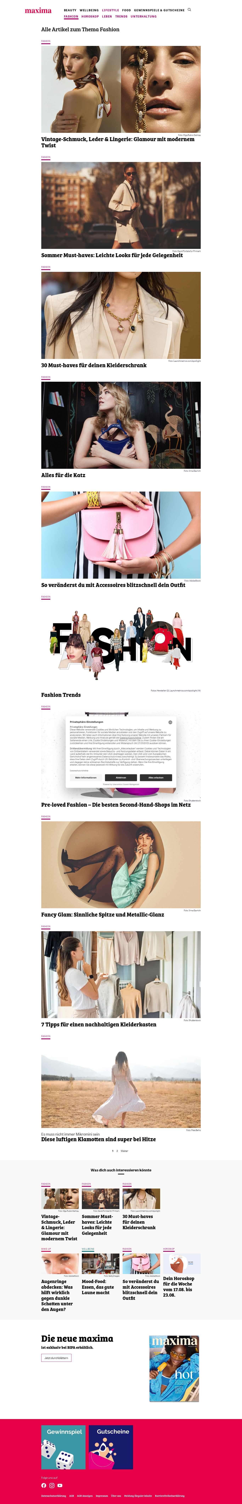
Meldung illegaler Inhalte (138, 1496)
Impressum (102, 1496)
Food (126, 10)
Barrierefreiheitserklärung (170, 1496)
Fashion (71, 16)
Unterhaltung (144, 16)
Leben (107, 16)
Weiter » (125, 1151)
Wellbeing (89, 10)
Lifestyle (110, 10)
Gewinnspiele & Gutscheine (159, 10)
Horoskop (90, 16)
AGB (71, 1496)
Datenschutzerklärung (53, 1496)
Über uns (116, 1496)
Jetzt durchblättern (56, 1358)
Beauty (70, 10)
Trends (121, 16)
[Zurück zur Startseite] (38, 10)
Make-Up (46, 1248)
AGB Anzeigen (85, 1496)
